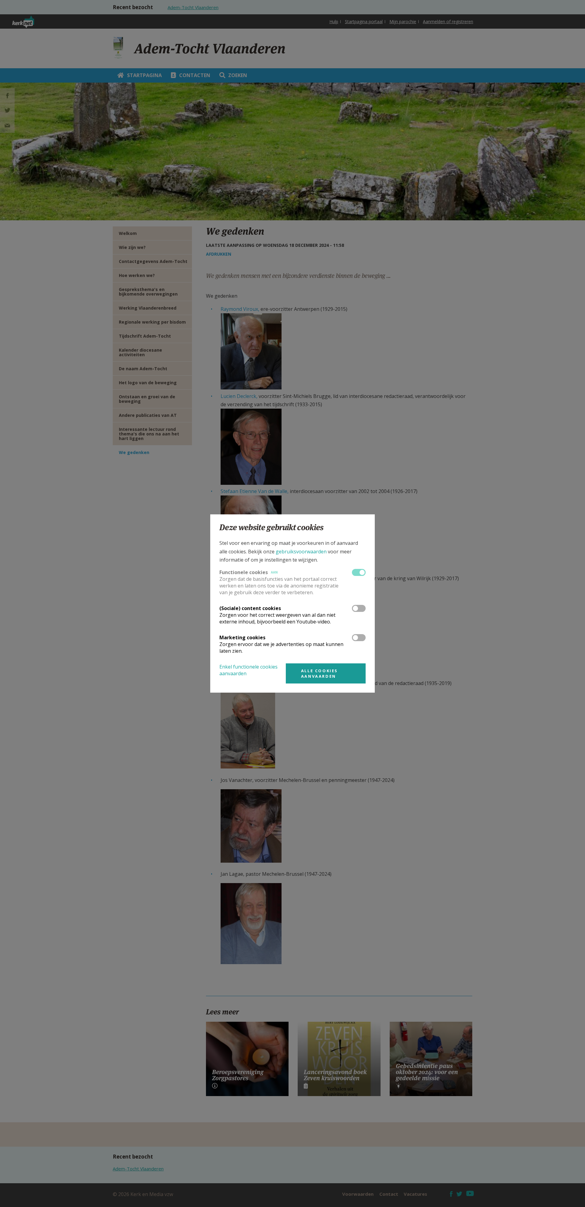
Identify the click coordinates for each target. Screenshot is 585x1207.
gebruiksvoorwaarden (301, 551)
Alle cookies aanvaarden (319, 673)
